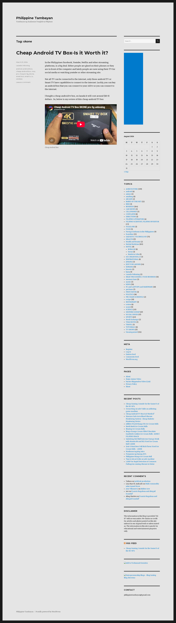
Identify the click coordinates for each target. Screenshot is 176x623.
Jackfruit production (142, 481)
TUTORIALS (130, 327)
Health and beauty (133, 242)
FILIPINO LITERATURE (135, 219)
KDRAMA (129, 267)
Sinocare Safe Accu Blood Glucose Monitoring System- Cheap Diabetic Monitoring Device (140, 418)
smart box (20, 76)
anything (129, 197)
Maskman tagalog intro (135, 452)
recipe (128, 299)
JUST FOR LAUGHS (133, 264)
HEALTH (129, 239)
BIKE (128, 204)
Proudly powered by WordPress (48, 612)
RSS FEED (131, 543)
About (128, 377)
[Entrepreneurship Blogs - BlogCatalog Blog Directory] (142, 576)
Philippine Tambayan (34, 18)
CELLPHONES (131, 212)
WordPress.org (132, 359)
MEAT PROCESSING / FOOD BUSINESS (141, 277)
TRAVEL (129, 325)
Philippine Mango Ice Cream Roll (139, 457)
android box (27, 69)
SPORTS (129, 317)
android (19, 69)
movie (128, 282)
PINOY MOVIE (131, 292)
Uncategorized (132, 332)
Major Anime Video (133, 379)
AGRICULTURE (132, 189)
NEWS (128, 284)
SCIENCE (129, 310)
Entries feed (131, 354)
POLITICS (130, 294)
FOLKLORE (130, 227)
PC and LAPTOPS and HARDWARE (139, 287)
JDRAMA (129, 262)
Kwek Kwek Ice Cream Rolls (137, 426)
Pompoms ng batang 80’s (136, 454)
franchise (129, 234)
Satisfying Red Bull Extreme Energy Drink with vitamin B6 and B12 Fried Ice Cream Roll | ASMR (142, 441)
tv (32, 76)
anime (128, 194)
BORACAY (131, 249)
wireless (19, 79)
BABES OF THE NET (133, 202)
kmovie (129, 269)
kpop (128, 272)
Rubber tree (145, 489)
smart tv (28, 76)
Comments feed (132, 357)
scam (128, 307)
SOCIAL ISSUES (132, 315)
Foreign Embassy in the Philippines (140, 232)
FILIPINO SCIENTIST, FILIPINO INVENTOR (142, 222)
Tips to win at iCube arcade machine (140, 459)
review (128, 304)
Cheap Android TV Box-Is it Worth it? (62, 53)
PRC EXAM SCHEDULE (135, 297)
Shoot (128, 387)
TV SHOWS (130, 330)
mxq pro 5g (24, 74)
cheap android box (23, 71)
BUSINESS (130, 207)
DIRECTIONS (131, 217)
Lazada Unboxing (23, 65)
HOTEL (129, 247)
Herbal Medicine (132, 244)
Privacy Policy (131, 384)
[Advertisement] (133, 89)
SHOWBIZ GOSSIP (133, 312)
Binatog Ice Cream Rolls (135, 429)
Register (129, 349)
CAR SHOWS (130, 209)
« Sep (126, 172)
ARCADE (129, 199)
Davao (130, 252)
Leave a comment (23, 82)
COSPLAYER (130, 214)
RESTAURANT (131, 302)
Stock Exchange (132, 320)
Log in (128, 352)
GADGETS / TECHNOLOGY (136, 237)
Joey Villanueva (132, 489)
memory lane (131, 279)
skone (31, 74)
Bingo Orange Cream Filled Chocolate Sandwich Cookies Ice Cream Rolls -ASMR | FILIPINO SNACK (143, 433)
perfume (129, 289)
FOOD (128, 229)
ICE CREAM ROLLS (133, 257)
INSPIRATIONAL (132, 259)
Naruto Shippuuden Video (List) (138, 382)
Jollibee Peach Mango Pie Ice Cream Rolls (142, 424)
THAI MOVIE (131, 322)
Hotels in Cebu (133, 254)
